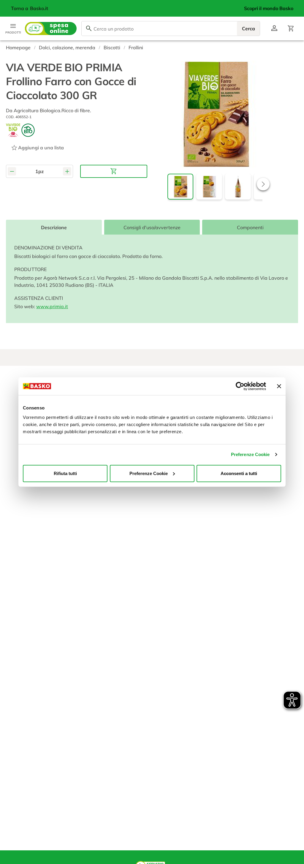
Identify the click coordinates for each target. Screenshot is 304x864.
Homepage (18, 47)
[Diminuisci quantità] (12, 171)
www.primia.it (52, 306)
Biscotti (112, 47)
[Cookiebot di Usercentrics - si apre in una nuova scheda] (240, 386)
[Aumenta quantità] (67, 171)
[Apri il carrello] (291, 28)
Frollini (136, 47)
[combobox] (171, 28)
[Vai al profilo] (274, 28)
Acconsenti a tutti (239, 473)
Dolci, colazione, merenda (67, 47)
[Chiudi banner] (279, 386)
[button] (263, 184)
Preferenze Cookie (250, 454)
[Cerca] (88, 28)
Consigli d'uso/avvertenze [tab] (152, 227)
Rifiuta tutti (65, 473)
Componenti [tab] (250, 227)
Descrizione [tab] (54, 227)
